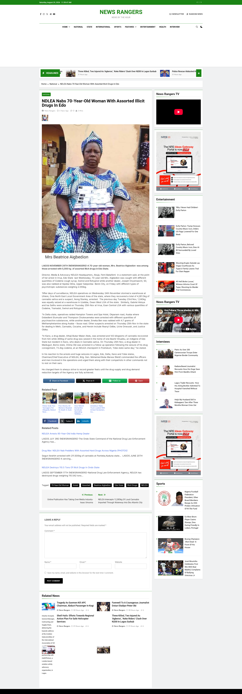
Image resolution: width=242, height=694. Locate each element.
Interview (175, 27)
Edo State (119, 485)
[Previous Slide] (197, 2)
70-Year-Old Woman (60, 485)
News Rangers (49, 110)
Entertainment (147, 27)
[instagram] (43, 14)
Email (83, 562)
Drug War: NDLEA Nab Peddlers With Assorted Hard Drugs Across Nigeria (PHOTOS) (85, 450)
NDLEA (144, 485)
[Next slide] (201, 2)
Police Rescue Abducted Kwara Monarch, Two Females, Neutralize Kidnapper (167, 71)
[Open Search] (197, 27)
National (78, 27)
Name (47, 562)
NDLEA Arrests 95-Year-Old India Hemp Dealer (65, 433)
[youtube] (54, 14)
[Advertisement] (121, 49)
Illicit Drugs (132, 485)
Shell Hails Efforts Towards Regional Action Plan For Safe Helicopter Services (75, 618)
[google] (50, 14)
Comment (49, 531)
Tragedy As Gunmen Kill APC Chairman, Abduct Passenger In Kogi (163, 2)
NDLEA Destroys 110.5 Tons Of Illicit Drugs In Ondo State (70, 467)
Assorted (86, 485)
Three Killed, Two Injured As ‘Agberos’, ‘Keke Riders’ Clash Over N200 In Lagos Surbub (77, 71)
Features (129, 27)
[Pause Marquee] (198, 73)
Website (118, 562)
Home (65, 27)
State (89, 27)
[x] (47, 14)
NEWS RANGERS (121, 12)
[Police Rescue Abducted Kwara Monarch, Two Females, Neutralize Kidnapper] (124, 74)
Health (162, 27)
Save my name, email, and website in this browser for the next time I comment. (80, 573)
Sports (117, 27)
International (103, 27)
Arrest (75, 485)
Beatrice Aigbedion (102, 485)
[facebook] (40, 14)
